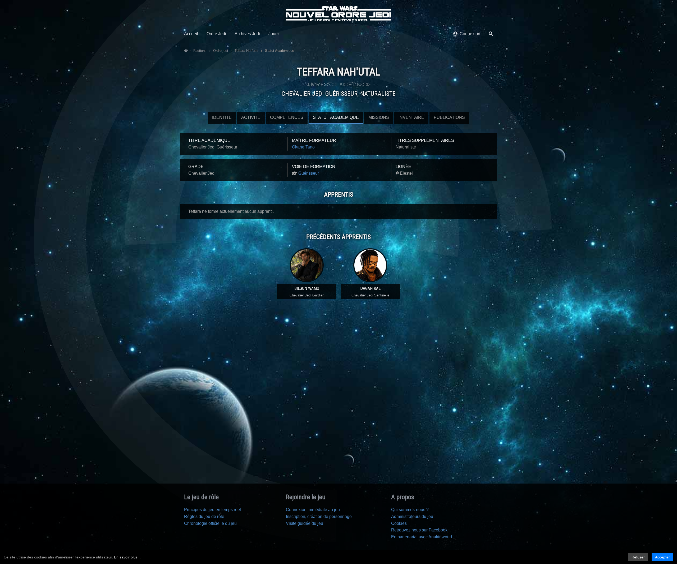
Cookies (399, 523)
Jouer (273, 33)
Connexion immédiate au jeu (313, 509)
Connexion (469, 33)
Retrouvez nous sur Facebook (419, 530)
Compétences (286, 117)
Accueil (191, 33)
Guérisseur (308, 173)
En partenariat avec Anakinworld (421, 537)
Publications (449, 117)
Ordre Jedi (216, 33)
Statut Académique (336, 117)
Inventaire (411, 117)
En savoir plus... (127, 557)
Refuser (638, 557)
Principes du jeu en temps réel (212, 509)
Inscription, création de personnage (319, 516)
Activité (250, 117)
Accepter (662, 557)
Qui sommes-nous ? (410, 509)
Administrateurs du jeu (412, 516)
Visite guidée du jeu (304, 523)
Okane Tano (303, 147)
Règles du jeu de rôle (204, 516)
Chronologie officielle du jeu (210, 523)
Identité (222, 117)
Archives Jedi (247, 33)
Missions (378, 117)
